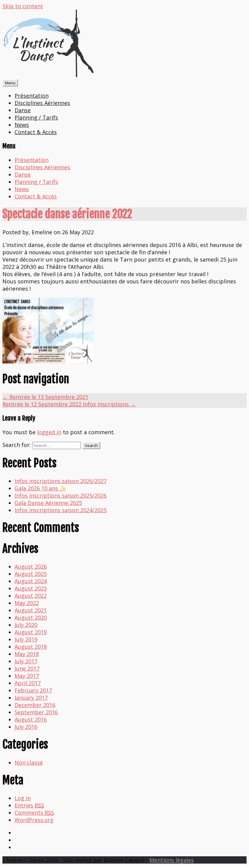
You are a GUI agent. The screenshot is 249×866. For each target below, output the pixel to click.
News (22, 124)
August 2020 (31, 617)
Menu (10, 83)
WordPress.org (34, 820)
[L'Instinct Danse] (48, 75)
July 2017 (26, 661)
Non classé (29, 762)
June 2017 (27, 668)
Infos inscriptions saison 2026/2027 (61, 481)
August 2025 (31, 573)
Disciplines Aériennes (42, 103)
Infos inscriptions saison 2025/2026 (61, 495)
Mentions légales (171, 860)
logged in (49, 432)
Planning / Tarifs (36, 117)
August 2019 (31, 632)
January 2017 (31, 697)
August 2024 (31, 581)
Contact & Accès (36, 132)
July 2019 (26, 639)
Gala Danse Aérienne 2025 (48, 502)
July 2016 (26, 726)
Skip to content (22, 6)
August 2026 (31, 566)
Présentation (32, 95)
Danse (23, 110)
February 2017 (33, 690)
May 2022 (27, 603)
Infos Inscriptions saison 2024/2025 (61, 510)
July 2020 (26, 624)
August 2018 (31, 646)
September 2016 (36, 712)
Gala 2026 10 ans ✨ (40, 488)
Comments (34, 812)
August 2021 (31, 610)
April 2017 (28, 683)
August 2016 (31, 719)
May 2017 (27, 675)
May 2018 (27, 654)
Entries (29, 805)
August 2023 (31, 588)
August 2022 (31, 595)
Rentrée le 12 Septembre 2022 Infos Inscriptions (69, 404)
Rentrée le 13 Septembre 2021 (45, 397)
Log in (23, 798)
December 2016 (35, 705)
